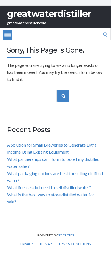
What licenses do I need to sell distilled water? (49, 187)
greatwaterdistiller (49, 13)
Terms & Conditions (74, 244)
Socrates (66, 235)
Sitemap (45, 244)
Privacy (26, 244)
